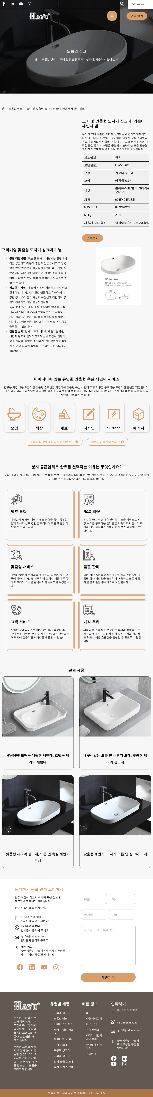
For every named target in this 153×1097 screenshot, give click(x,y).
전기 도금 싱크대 (64, 1061)
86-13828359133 (127, 1022)
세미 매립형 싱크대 (64, 1031)
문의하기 (91, 1053)
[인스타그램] (30, 4)
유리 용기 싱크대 (64, 1067)
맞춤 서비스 (92, 1029)
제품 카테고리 (94, 1018)
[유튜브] (22, 4)
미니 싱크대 (61, 1044)
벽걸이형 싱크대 (63, 1039)
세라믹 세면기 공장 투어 (94, 1037)
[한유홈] (27, 1005)
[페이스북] (4, 4)
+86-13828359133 (31, 917)
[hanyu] (39, 16)
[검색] (122, 3)
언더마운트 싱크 (63, 1024)
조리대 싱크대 (62, 1012)
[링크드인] (13, 4)
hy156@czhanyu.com (33, 936)
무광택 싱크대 (62, 1050)
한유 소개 (91, 1024)
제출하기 (108, 977)
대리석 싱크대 (62, 1055)
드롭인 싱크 (76, 51)
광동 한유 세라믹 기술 (63, 1093)
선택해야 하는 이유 (94, 1046)
